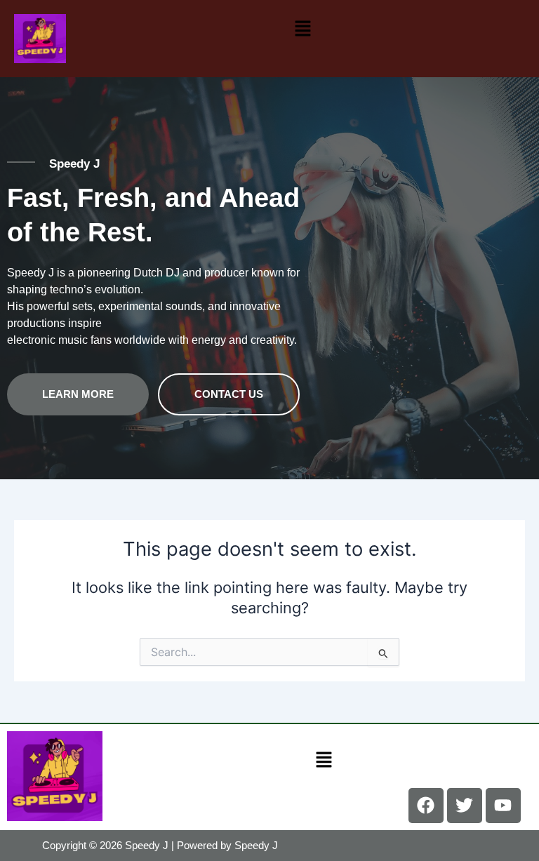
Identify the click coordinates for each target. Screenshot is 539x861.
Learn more (78, 394)
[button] (302, 28)
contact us (228, 394)
